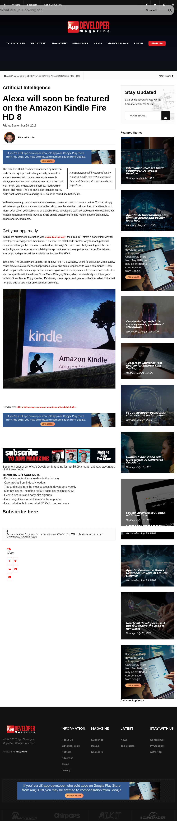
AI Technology (86, 534)
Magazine (59, 43)
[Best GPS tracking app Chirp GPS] (67, 815)
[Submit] (170, 10)
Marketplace (118, 43)
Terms (65, 764)
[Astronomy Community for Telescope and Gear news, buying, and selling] (153, 815)
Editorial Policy (71, 745)
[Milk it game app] (110, 815)
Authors (66, 751)
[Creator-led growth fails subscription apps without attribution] (147, 316)
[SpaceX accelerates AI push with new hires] (147, 502)
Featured (38, 43)
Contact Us (157, 739)
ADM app (156, 751)
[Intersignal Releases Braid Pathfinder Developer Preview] (147, 160)
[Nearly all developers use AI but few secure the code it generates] (147, 615)
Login (138, 43)
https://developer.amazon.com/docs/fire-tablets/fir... (47, 407)
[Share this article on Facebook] (9, 560)
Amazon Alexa (29, 536)
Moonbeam (21, 751)
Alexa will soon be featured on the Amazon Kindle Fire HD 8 (42, 534)
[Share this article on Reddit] (15, 568)
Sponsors (97, 751)
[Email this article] (9, 576)
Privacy (66, 770)
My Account (157, 745)
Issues (95, 745)
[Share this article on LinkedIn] (9, 568)
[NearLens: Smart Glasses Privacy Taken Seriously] (147, 535)
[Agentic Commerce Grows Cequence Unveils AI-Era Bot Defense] (147, 565)
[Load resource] (59, 157)
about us (67, 739)
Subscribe (80, 43)
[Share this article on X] (15, 560)
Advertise (67, 757)
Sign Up (157, 43)
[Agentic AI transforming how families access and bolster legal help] (147, 210)
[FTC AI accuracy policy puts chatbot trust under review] (147, 405)
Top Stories (16, 43)
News (98, 43)
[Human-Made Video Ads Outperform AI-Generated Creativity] (147, 452)
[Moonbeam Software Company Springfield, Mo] (24, 815)
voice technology (55, 237)
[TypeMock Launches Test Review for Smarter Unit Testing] (147, 361)
